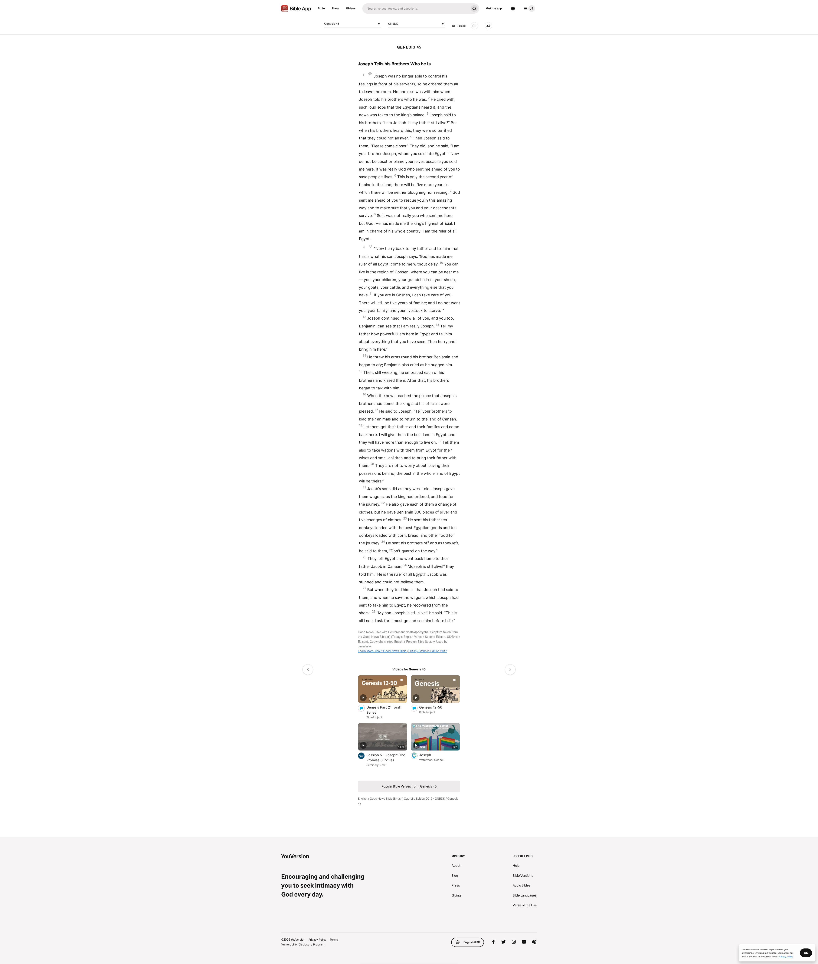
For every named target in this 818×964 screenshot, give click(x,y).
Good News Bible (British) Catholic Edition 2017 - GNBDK (407, 798)
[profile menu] (529, 8)
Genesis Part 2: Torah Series (383, 709)
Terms (334, 939)
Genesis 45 (331, 23)
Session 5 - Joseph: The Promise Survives (385, 757)
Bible (321, 8)
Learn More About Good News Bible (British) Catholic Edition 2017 (402, 651)
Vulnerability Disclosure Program (302, 944)
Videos (351, 8)
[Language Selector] (513, 8)
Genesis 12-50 (434, 707)
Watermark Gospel (431, 760)
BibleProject (374, 717)
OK (806, 952)
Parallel (462, 25)
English (362, 798)
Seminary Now (376, 765)
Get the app (494, 8)
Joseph (429, 755)
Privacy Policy (317, 939)
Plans (335, 8)
